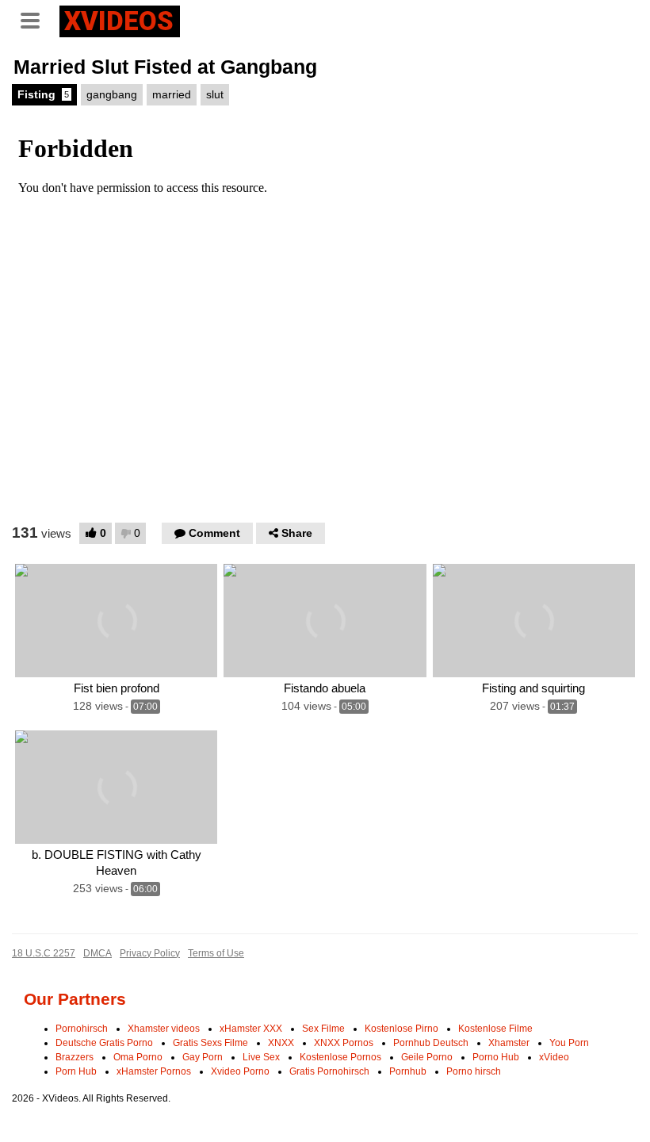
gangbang (111, 94)
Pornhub (407, 1071)
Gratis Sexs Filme (210, 1042)
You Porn (569, 1042)
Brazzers (74, 1057)
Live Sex (261, 1057)
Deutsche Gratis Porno (104, 1042)
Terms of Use (216, 953)
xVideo (554, 1057)
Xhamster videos (164, 1028)
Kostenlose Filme (495, 1028)
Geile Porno (427, 1057)
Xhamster (509, 1042)
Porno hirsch (473, 1071)
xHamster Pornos (154, 1071)
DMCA (97, 953)
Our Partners (75, 999)
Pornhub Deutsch (430, 1042)
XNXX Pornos (343, 1042)
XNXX (281, 1042)
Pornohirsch (81, 1028)
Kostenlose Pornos (340, 1057)
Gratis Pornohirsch (329, 1071)
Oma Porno (137, 1057)
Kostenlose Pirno (401, 1028)
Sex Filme (323, 1028)
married (171, 94)
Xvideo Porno (240, 1071)
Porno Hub (495, 1057)
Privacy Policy (150, 953)
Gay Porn (202, 1057)
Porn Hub (76, 1071)
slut (215, 94)
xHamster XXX (251, 1028)
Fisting (43, 94)
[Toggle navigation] (35, 19)
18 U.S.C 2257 (43, 953)
